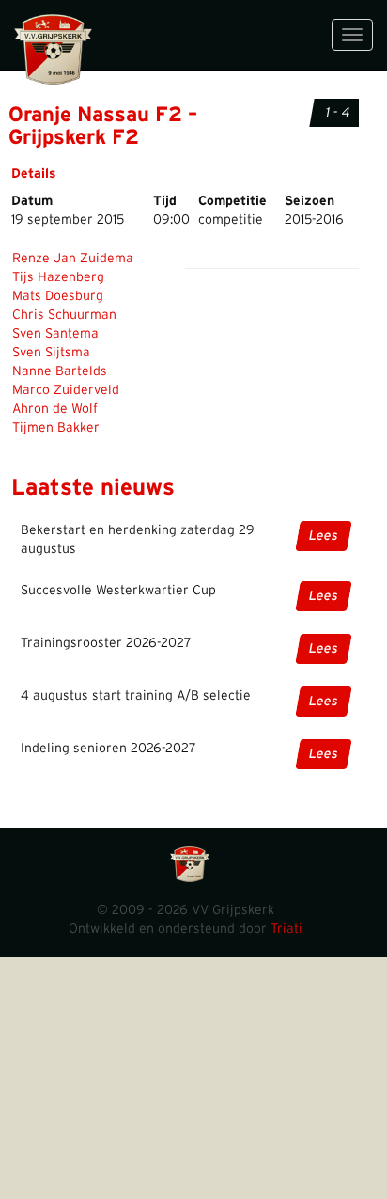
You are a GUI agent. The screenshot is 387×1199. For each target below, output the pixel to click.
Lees (323, 536)
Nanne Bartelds (59, 371)
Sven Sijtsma (51, 352)
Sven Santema (55, 333)
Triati (286, 929)
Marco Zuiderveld (65, 390)
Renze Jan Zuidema (72, 258)
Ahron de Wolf (55, 409)
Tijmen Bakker (56, 427)
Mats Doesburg (57, 296)
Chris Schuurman (64, 315)
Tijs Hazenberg (58, 277)
